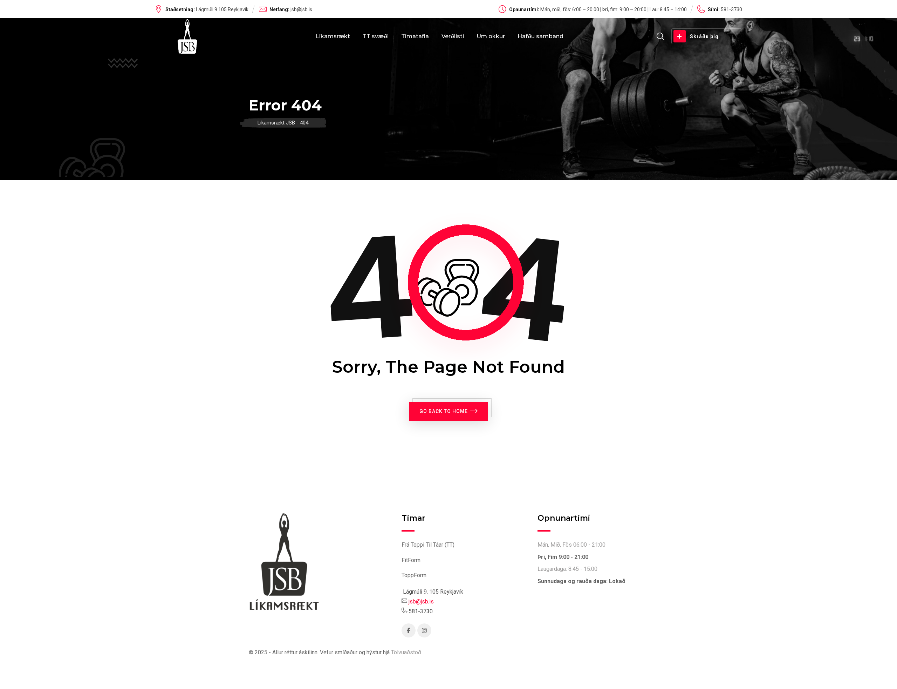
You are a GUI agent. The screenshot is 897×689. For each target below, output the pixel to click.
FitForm (411, 560)
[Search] (660, 36)
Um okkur (491, 36)
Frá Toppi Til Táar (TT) (428, 544)
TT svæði (376, 36)
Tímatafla (415, 36)
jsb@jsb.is (301, 9)
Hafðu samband (540, 36)
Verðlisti (452, 36)
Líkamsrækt (333, 36)
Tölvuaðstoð (406, 652)
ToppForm (414, 575)
